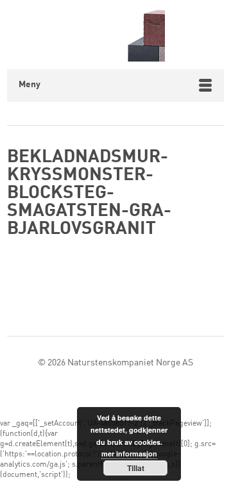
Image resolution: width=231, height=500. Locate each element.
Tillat (135, 468)
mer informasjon (129, 453)
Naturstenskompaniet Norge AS (130, 362)
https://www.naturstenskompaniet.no (116, 35)
